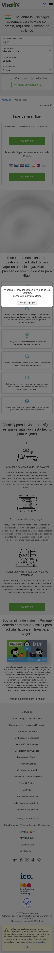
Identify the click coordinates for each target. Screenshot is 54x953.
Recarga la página (27, 302)
